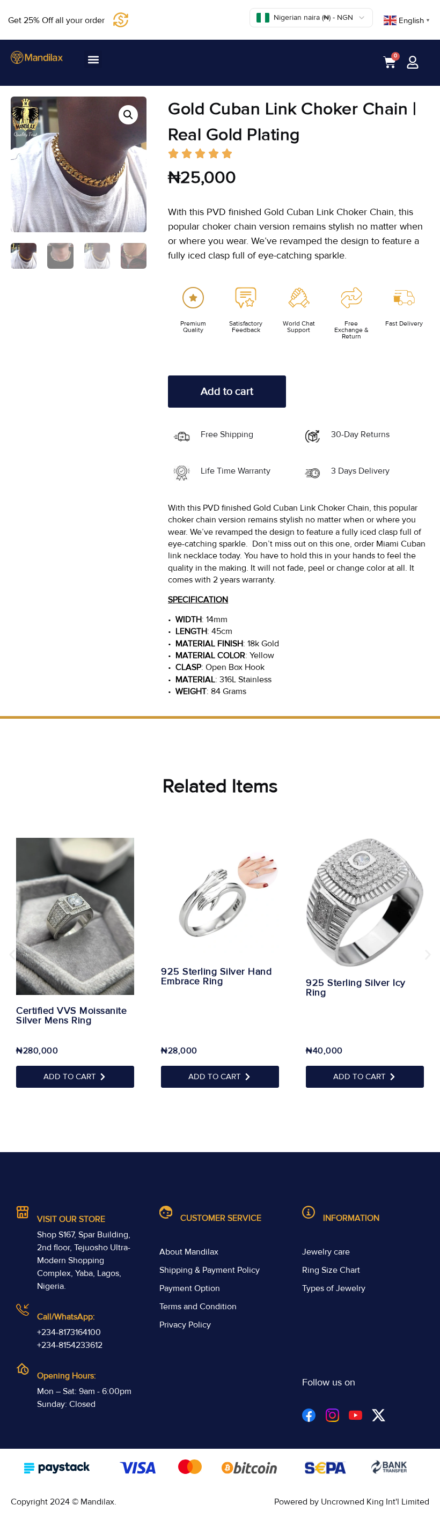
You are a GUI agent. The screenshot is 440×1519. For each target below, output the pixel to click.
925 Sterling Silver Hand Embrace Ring (216, 976)
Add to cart (227, 391)
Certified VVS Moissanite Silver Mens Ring (71, 1015)
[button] (93, 59)
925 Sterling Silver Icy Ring (356, 987)
